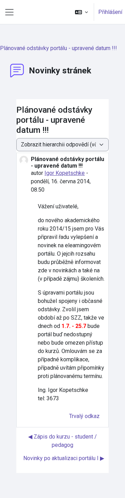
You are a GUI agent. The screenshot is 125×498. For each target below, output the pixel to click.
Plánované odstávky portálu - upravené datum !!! (58, 48)
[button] (81, 12)
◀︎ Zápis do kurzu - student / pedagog (62, 440)
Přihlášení (110, 12)
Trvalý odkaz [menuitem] (84, 416)
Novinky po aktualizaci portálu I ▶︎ (63, 458)
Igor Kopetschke (64, 173)
